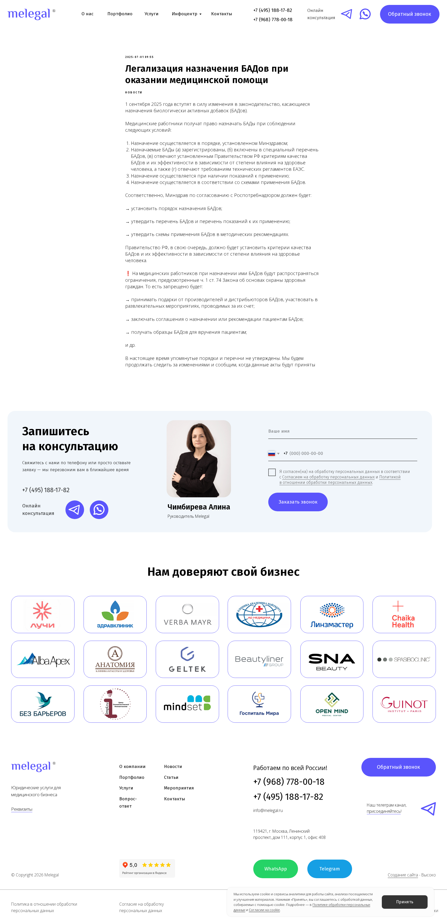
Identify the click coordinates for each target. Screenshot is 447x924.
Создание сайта (403, 875)
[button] (409, 14)
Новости (173, 766)
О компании (132, 766)
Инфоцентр (184, 14)
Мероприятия (179, 788)
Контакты (221, 14)
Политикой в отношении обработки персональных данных (340, 480)
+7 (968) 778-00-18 (289, 782)
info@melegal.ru (268, 810)
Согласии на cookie (264, 909)
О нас (87, 14)
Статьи (171, 777)
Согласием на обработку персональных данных (328, 477)
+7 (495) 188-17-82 (272, 10)
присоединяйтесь (384, 811)
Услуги (152, 14)
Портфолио (119, 14)
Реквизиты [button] (21, 809)
